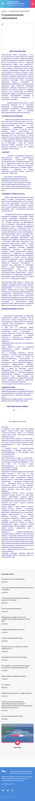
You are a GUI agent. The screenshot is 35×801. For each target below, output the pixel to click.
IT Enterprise (15, 797)
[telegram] (8, 790)
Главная (4, 11)
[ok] (12, 790)
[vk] (3, 790)
